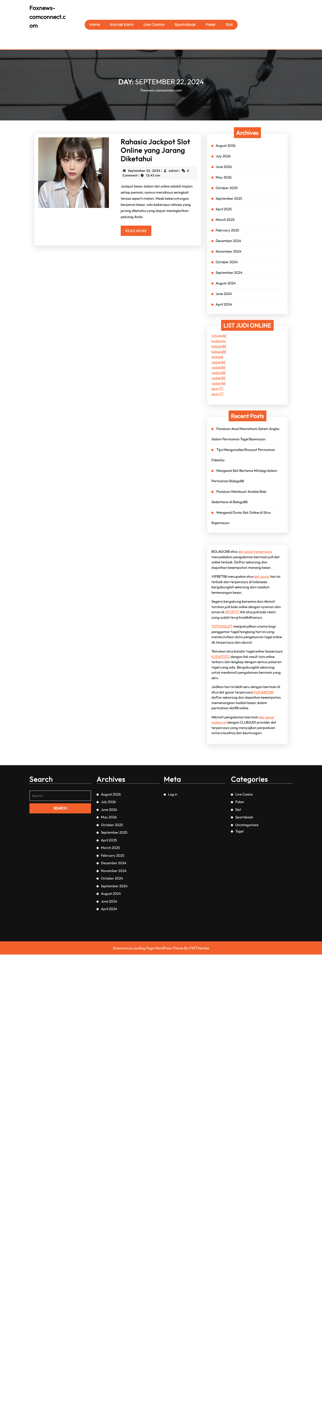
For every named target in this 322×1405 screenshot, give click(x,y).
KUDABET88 (263, 692)
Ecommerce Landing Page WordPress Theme (148, 948)
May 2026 (223, 177)
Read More (138, 232)
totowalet (219, 335)
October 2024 (227, 262)
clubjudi (217, 356)
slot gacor (261, 576)
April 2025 (224, 209)
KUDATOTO (220, 656)
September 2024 (229, 272)
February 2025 (227, 230)
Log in (172, 794)
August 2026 (225, 145)
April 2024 (224, 304)
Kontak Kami (121, 24)
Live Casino (154, 24)
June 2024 (224, 293)
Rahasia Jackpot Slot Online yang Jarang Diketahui (155, 150)
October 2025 (227, 188)
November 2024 (228, 251)
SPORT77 (232, 612)
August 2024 (226, 283)
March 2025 (225, 219)
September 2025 (229, 198)
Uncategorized (246, 825)
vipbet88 (218, 362)
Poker (211, 24)
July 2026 (223, 156)
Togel (239, 831)
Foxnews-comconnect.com (47, 16)
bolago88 (218, 346)
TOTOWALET (221, 626)
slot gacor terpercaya (255, 551)
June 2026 (224, 166)
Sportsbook (185, 24)
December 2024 (228, 241)
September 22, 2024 (144, 170)
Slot (229, 24)
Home (94, 24)
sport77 (217, 388)
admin (174, 170)
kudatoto (218, 341)
